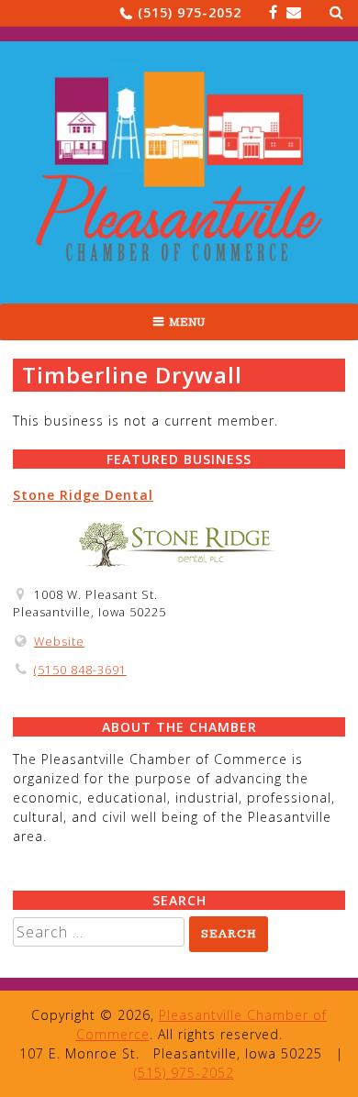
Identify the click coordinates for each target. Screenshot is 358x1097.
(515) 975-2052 (189, 12)
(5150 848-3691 (80, 670)
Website (59, 641)
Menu (187, 322)
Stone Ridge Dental (83, 495)
